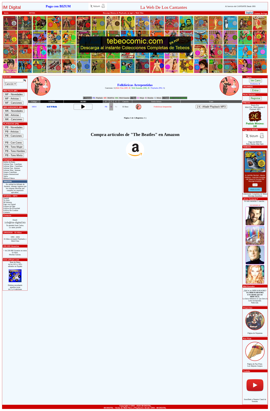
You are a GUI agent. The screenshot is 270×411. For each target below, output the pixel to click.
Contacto (6, 212)
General (6, 198)
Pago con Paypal (9, 204)
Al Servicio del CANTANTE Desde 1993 (240, 6)
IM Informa (7, 202)
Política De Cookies (10, 210)
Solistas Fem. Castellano (12, 164)
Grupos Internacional (11, 174)
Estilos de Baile (9, 162)
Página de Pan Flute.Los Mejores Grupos (255, 365)
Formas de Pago (9, 206)
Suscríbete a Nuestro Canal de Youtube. (255, 400)
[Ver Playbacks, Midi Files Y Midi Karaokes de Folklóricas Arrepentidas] (138, 109)
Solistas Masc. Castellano (12, 166)
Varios (5, 176)
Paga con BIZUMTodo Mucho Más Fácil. (255, 143)
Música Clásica (9, 178)
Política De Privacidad (11, 208)
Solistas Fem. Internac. (11, 168)
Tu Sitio (6, 200)
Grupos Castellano (10, 172)
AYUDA (32, 13)
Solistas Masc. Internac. (12, 170)
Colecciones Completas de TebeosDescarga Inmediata (254, 195)
